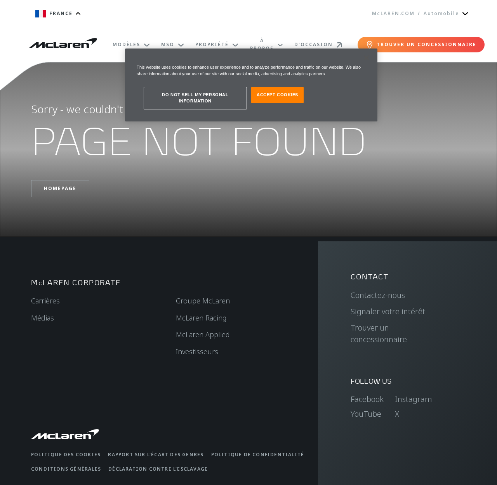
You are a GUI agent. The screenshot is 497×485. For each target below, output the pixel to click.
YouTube (366, 414)
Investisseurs (197, 351)
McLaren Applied (203, 334)
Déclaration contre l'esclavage (158, 469)
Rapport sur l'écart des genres (155, 454)
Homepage (60, 188)
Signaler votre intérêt (388, 311)
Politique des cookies (66, 454)
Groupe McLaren (203, 300)
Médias (42, 317)
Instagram (413, 399)
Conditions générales (66, 469)
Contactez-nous (378, 295)
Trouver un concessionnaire (379, 333)
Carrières (45, 300)
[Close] (366, 57)
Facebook (367, 399)
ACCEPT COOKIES (277, 94)
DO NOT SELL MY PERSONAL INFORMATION (195, 97)
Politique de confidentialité (257, 454)
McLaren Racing (201, 317)
